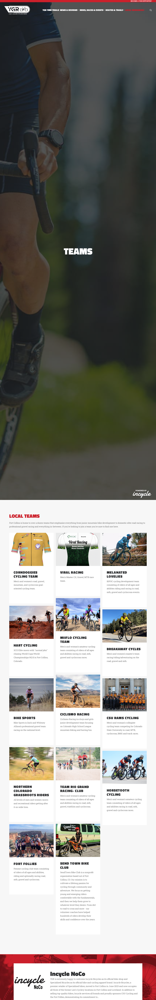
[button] (151, 10)
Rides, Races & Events (91, 10)
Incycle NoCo (67, 973)
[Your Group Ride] (17, 10)
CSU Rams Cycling (123, 717)
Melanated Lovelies (117, 574)
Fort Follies (25, 863)
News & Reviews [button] (68, 10)
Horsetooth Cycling (118, 792)
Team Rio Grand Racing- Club (74, 788)
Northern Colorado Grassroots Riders (31, 790)
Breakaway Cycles (124, 649)
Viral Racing (71, 572)
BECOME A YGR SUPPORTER (141, 1)
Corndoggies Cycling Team (26, 574)
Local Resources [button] (134, 10)
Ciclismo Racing (74, 714)
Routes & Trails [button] (114, 10)
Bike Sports (24, 717)
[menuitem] (141, 1)
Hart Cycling (25, 645)
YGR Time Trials (51, 10)
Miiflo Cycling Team (73, 639)
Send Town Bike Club (74, 865)
